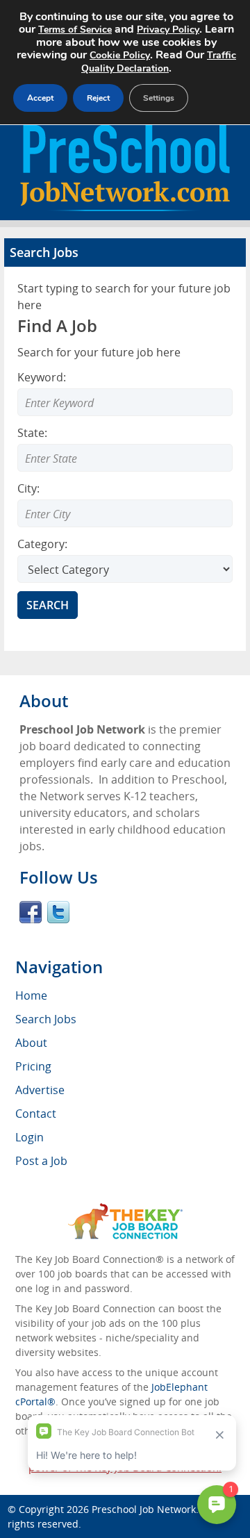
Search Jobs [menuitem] (45, 1019)
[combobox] (125, 458)
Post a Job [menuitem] (41, 1160)
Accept (40, 98)
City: (28, 488)
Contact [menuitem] (35, 1113)
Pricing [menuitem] (33, 1066)
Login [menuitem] (29, 1137)
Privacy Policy (168, 29)
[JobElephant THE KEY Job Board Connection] (125, 1209)
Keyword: (41, 377)
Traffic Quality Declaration (158, 62)
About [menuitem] (31, 1042)
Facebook (30, 912)
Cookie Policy (120, 55)
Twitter (58, 912)
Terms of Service (75, 29)
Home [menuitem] (31, 995)
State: (32, 432)
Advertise (40, 1090)
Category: (42, 544)
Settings (158, 98)
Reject (98, 98)
